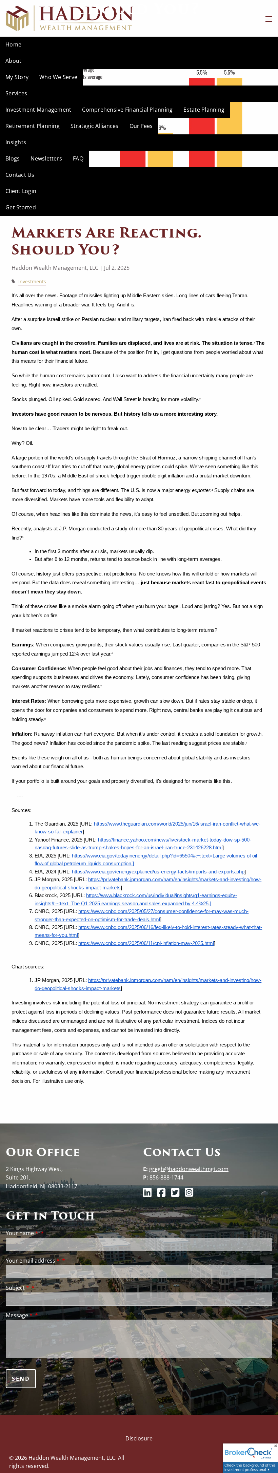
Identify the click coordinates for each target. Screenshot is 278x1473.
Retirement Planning (32, 126)
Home (13, 44)
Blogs (12, 158)
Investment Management (38, 109)
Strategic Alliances (95, 126)
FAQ (78, 158)
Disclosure (139, 1438)
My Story (16, 77)
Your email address (33, 1260)
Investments (32, 281)
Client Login (20, 191)
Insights (15, 142)
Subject (17, 1287)
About (13, 60)
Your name (22, 1233)
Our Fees (141, 126)
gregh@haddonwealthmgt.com (189, 1169)
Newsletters (46, 158)
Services (16, 93)
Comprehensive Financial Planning (127, 109)
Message (19, 1315)
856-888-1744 (166, 1177)
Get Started (20, 207)
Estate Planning (203, 109)
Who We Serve (58, 77)
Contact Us (20, 174)
